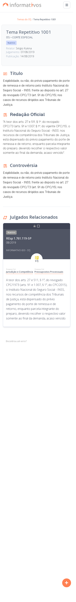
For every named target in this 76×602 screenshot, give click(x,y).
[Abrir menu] (66, 4)
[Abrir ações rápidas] (66, 582)
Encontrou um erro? (16, 341)
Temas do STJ (24, 19)
